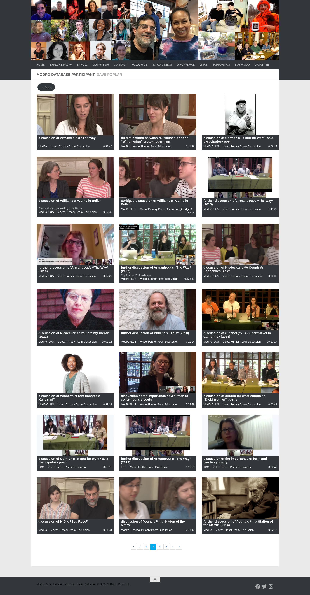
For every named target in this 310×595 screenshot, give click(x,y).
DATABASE (262, 64)
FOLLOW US (139, 64)
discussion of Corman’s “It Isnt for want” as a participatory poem (73, 460)
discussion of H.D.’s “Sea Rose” (63, 521)
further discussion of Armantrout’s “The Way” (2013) (238, 202)
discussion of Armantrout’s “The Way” (67, 138)
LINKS (203, 64)
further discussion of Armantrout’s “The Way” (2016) (73, 269)
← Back (46, 87)
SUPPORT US (221, 64)
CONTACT (120, 64)
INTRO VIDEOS (162, 64)
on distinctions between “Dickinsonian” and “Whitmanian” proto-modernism (155, 139)
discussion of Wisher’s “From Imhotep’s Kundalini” (69, 397)
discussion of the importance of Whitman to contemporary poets (154, 397)
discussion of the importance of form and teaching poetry (235, 460)
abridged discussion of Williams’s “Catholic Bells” (154, 202)
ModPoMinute (100, 64)
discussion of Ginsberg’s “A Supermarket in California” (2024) (237, 334)
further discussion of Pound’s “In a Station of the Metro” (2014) (238, 523)
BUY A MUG (242, 64)
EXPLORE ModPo (61, 64)
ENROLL (82, 64)
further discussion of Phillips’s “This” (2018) (155, 333)
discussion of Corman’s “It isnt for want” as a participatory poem (238, 139)
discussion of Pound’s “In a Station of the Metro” (153, 523)
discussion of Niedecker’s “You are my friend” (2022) (73, 334)
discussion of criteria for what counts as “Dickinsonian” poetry (234, 397)
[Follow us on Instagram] (270, 586)
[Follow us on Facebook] (257, 586)
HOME (40, 64)
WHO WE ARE (186, 64)
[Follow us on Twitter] (264, 586)
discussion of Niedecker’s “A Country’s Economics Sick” (233, 269)
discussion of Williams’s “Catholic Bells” (69, 201)
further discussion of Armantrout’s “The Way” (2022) (156, 269)
